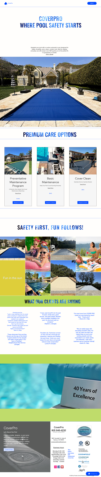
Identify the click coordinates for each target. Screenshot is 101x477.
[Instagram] (55, 467)
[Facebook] (59, 467)
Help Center (71, 453)
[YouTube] (62, 467)
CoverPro (10, 3)
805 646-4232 (59, 430)
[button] (18, 202)
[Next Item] (98, 266)
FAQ (69, 454)
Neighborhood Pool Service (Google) (17, 343)
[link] (18, 182)
